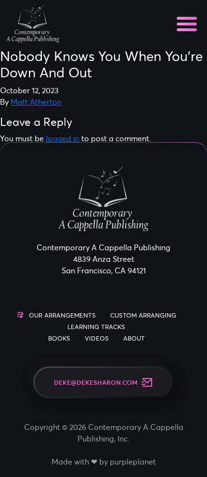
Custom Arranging (143, 315)
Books (59, 338)
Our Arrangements (62, 315)
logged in (62, 138)
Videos (97, 338)
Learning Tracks (96, 327)
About (134, 338)
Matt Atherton (36, 102)
